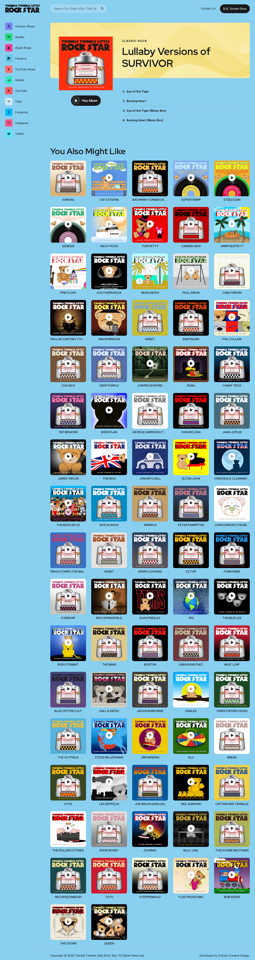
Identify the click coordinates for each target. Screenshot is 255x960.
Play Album (89, 100)
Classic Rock (134, 41)
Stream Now (238, 8)
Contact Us (208, 8)
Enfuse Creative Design (234, 955)
